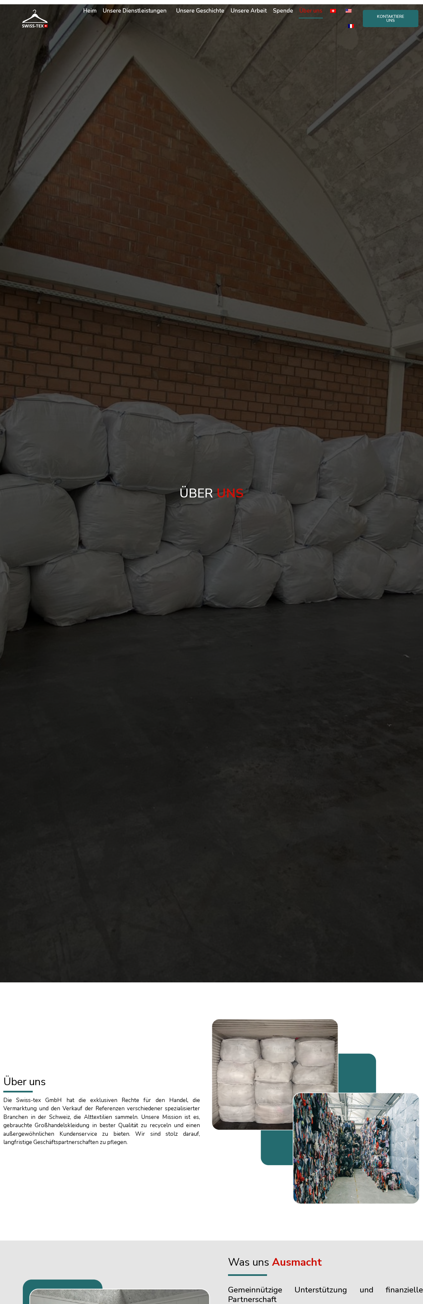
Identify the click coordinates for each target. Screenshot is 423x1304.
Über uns (310, 11)
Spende (283, 11)
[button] (390, 18)
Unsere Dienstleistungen (135, 11)
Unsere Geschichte (200, 11)
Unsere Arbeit (249, 11)
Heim (89, 11)
